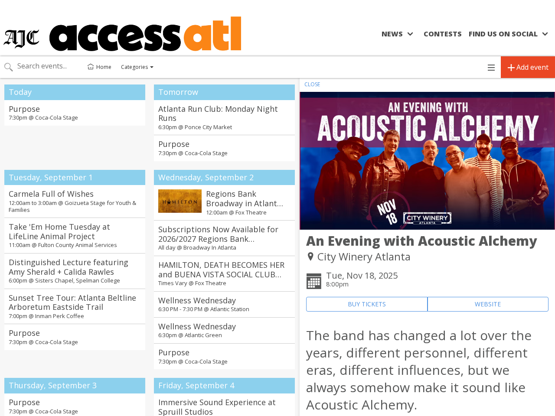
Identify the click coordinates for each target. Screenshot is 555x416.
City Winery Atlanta (364, 256)
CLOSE (312, 84)
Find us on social (503, 34)
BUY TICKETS (367, 304)
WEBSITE (488, 304)
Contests (443, 34)
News (392, 34)
